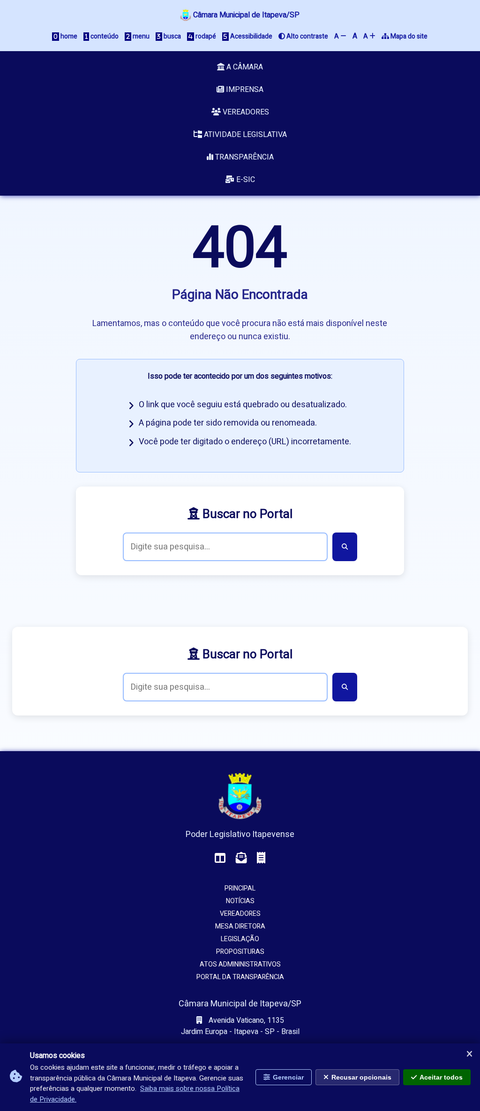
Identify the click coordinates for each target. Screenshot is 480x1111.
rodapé (205, 36)
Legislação (240, 939)
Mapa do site (408, 36)
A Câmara (244, 67)
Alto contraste (306, 36)
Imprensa (243, 89)
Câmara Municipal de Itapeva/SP (245, 15)
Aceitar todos (441, 1077)
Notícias (240, 901)
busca (171, 36)
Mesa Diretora (240, 926)
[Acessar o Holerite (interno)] (261, 858)
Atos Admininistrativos (240, 964)
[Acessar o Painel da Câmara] (220, 858)
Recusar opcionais (361, 1077)
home (68, 36)
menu (140, 36)
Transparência (243, 157)
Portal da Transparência (240, 977)
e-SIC (244, 179)
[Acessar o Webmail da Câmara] (241, 858)
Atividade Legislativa (244, 134)
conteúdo (104, 36)
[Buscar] (344, 547)
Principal (240, 888)
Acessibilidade (250, 36)
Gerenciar (288, 1077)
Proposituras (240, 952)
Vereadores (245, 112)
